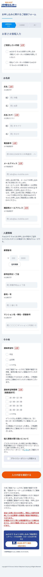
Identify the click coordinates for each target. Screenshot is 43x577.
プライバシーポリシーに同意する (23, 458)
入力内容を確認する (21, 474)
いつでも (12, 365)
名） (7, 105)
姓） (7, 97)
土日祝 (11, 359)
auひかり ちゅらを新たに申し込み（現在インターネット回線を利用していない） (23, 54)
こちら (26, 449)
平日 (11, 354)
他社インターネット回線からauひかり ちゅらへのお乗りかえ (22, 63)
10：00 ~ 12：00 (15, 397)
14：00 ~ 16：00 (15, 406)
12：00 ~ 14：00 (15, 401)
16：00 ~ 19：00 (15, 410)
